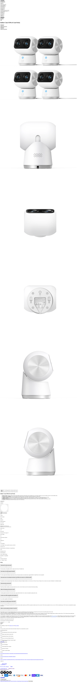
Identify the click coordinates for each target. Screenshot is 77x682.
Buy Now (5, 26)
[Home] (8, 0)
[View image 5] (13, 491)
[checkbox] (1, 624)
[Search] (1, 2)
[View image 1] (1, 491)
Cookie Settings (31, 681)
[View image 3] (7, 491)
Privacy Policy (11, 681)
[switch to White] (4, 508)
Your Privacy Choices (16, 681)
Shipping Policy (2, 681)
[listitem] (1, 673)
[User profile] (4, 2)
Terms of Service (21, 681)
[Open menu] (1, 20)
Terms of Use (11, 625)
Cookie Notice (26, 681)
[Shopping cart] (3, 2)
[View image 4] (10, 491)
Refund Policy (7, 681)
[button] (2, 27)
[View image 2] (4, 491)
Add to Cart (2, 26)
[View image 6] (16, 491)
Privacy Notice (17, 625)
